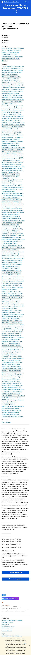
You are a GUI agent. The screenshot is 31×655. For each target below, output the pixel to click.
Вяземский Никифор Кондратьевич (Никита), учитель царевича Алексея (11, 410)
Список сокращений (15, 572)
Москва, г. (5, 52)
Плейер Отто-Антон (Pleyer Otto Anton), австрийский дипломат (12, 129)
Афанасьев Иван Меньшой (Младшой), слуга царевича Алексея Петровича (13, 304)
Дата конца (5, 40)
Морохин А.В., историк (16, 416)
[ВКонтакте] (2, 595)
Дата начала (6, 35)
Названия (4, 420)
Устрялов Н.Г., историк (8, 174)
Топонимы (5, 46)
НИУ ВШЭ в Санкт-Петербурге (11, 1)
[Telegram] (5, 595)
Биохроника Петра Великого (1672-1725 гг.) (15, 8)
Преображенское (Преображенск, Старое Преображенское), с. (10, 54)
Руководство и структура (7, 622)
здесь (25, 643)
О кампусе (5, 618)
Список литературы (15, 579)
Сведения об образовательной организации (12, 620)
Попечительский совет (7, 628)
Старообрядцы (6, 422)
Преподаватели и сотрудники (8, 626)
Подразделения (5, 624)
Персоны (4, 64)
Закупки (3, 632)
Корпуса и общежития (7, 630)
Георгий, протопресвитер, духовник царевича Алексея (13, 406)
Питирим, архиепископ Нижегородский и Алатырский (11, 414)
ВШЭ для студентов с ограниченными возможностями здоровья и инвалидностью (12, 635)
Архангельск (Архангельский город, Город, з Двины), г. (12, 59)
